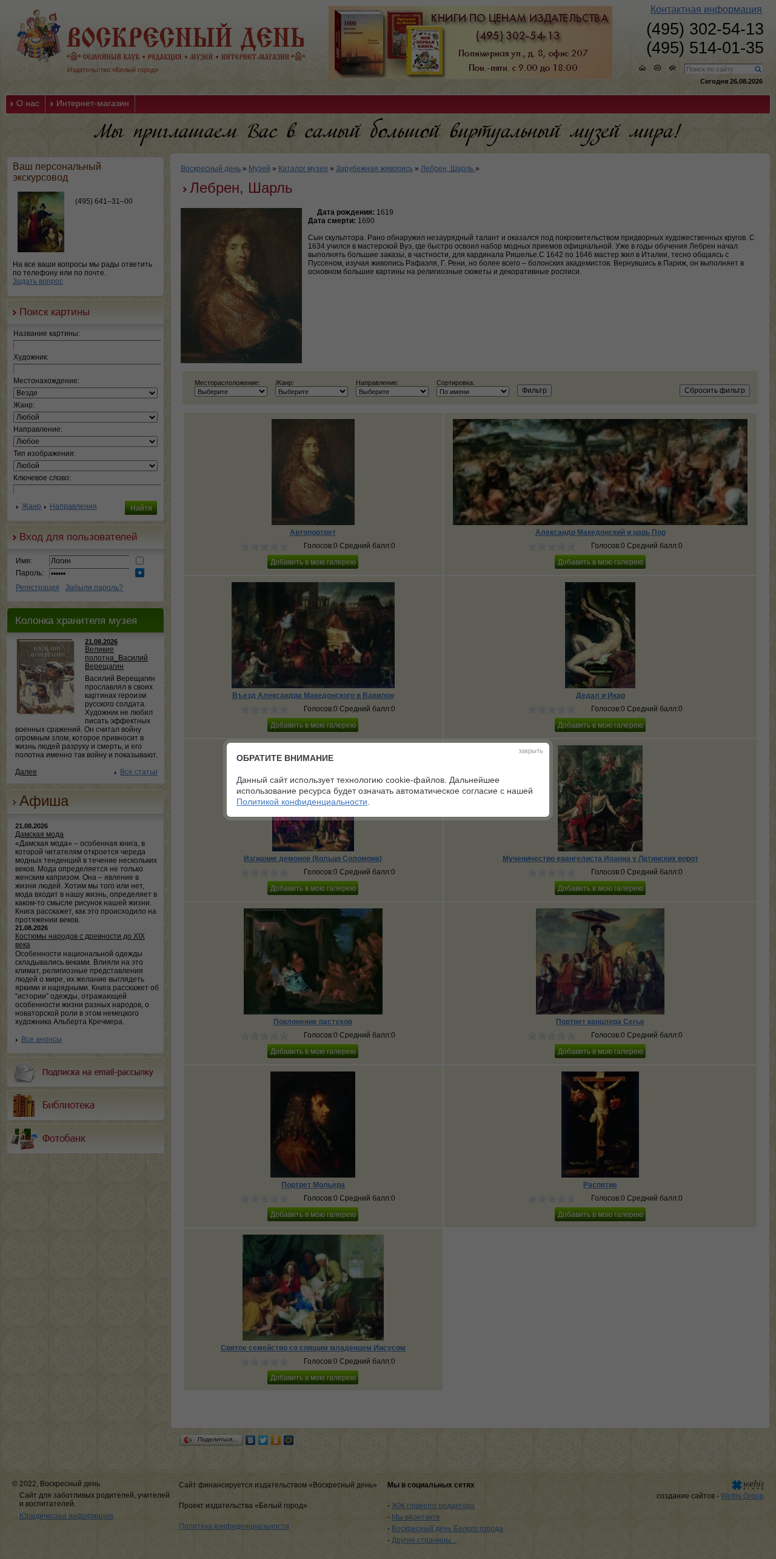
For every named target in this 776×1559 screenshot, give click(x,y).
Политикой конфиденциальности (301, 801)
